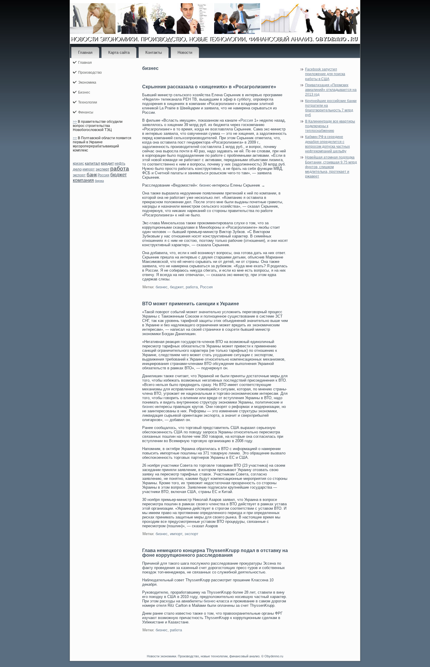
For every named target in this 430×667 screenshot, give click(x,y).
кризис (78, 163)
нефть (120, 163)
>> (75, 122)
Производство (90, 72)
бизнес (205, 185)
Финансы (85, 112)
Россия (103, 175)
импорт (88, 169)
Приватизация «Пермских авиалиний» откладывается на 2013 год (331, 90)
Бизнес (84, 92)
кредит (107, 163)
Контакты (153, 52)
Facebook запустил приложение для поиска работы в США (325, 74)
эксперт (102, 169)
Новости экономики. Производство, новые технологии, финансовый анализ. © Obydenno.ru (215, 656)
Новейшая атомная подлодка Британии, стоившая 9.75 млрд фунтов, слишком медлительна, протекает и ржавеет (331, 166)
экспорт (79, 175)
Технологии (87, 102)
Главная (85, 52)
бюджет (118, 174)
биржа (99, 180)
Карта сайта (119, 52)
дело (77, 169)
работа (119, 169)
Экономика (87, 82)
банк (92, 174)
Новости (185, 52)
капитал (92, 163)
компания (83, 180)
